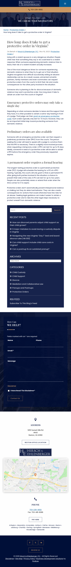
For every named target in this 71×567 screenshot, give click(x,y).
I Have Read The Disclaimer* (22, 390)
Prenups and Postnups (22, 288)
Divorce (15, 280)
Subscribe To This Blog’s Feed (23, 303)
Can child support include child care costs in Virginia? (32, 243)
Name (10, 340)
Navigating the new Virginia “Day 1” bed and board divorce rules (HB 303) (34, 237)
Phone (39, 340)
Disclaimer (12, 386)
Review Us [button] (35, 550)
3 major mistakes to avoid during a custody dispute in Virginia (35, 230)
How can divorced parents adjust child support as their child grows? (34, 223)
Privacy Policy (29, 558)
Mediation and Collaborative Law (27, 284)
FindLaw (35, 561)
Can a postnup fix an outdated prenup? (30, 249)
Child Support (18, 276)
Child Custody (18, 272)
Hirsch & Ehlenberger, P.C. (28, 51)
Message (12, 361)
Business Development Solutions (49, 558)
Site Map (19, 558)
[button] (65, 3)
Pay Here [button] (35, 519)
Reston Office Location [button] (35, 442)
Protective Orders (20, 291)
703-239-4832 (37, 9)
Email (11, 350)
